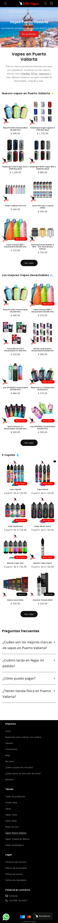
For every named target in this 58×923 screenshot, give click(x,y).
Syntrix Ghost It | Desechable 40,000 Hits (15, 428)
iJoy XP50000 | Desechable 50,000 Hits (42, 428)
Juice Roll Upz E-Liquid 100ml (42, 207)
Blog (7, 755)
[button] (5, 4)
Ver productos (29, 34)
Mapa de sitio (12, 827)
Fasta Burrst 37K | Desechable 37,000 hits (15, 350)
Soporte (9, 743)
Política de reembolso (16, 880)
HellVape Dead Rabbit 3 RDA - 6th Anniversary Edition (42, 247)
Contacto (13, 895)
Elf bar (34, 73)
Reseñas (9, 779)
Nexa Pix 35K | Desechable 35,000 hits (15, 129)
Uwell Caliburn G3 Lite (15, 206)
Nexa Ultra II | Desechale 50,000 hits (42, 389)
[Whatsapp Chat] (6, 917)
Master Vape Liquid (42, 563)
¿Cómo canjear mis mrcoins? (19, 767)
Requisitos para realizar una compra (23, 737)
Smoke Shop (11, 802)
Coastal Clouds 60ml (43, 600)
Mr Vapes (32, 922)
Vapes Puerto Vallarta (15, 833)
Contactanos (11, 749)
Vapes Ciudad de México (17, 839)
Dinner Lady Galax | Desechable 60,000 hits (43, 350)
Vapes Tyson (11, 814)
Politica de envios (14, 874)
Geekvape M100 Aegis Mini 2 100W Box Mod (43, 168)
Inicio (8, 731)
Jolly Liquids (15, 489)
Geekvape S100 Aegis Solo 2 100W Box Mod (15, 168)
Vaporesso (44, 73)
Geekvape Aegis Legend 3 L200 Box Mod (42, 129)
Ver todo (29, 263)
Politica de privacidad (16, 868)
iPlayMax (25, 73)
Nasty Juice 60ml (15, 600)
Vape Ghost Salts (42, 526)
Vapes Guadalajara (14, 845)
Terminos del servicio (15, 862)
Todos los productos (15, 796)
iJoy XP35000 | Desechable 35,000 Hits (15, 389)
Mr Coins (9, 761)
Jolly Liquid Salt (15, 526)
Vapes (8, 808)
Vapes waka (11, 820)
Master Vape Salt (15, 563)
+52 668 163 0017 (18, 900)
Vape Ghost (42, 489)
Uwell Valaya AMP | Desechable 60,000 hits (15, 246)
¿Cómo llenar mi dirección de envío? (23, 773)
